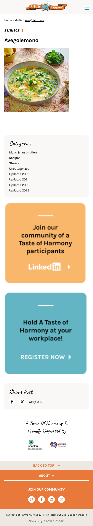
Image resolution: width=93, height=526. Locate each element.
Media (18, 20)
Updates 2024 (19, 179)
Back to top (43, 465)
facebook (41, 499)
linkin (51, 499)
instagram (32, 499)
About (44, 476)
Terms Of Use (58, 514)
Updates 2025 (19, 185)
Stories (14, 163)
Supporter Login (77, 514)
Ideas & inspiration (23, 152)
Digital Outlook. (54, 521)
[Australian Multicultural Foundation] (58, 445)
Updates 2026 (19, 190)
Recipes (14, 158)
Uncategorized (19, 169)
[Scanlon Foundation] (34, 445)
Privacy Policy (40, 514)
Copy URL (35, 402)
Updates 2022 (19, 174)
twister (61, 499)
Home (8, 20)
